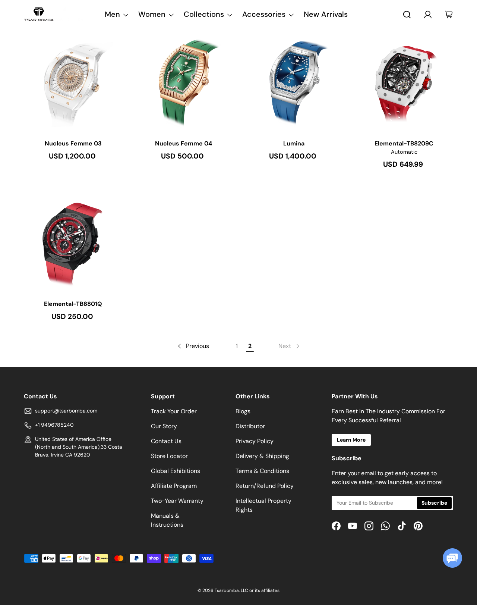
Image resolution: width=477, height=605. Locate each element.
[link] (289, 346)
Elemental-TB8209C (404, 143)
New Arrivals (326, 14)
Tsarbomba (227, 590)
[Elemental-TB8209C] (404, 82)
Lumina (293, 143)
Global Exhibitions (175, 471)
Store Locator (169, 456)
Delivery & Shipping (262, 456)
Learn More (351, 439)
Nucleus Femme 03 (73, 143)
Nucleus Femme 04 (183, 143)
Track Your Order (174, 411)
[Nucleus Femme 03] (73, 82)
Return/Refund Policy (265, 486)
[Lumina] (293, 82)
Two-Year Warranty (177, 501)
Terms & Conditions (262, 471)
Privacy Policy (255, 441)
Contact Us (166, 441)
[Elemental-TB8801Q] (73, 243)
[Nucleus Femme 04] (183, 82)
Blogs (243, 411)
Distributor (250, 426)
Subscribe (434, 502)
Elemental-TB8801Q (73, 304)
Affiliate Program (174, 486)
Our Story (164, 426)
